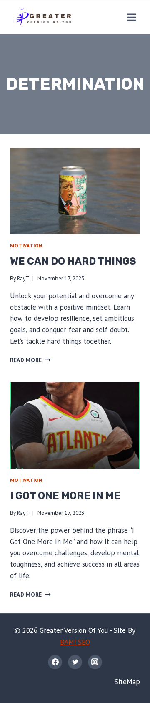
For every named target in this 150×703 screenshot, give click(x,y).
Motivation (26, 245)
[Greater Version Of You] (43, 17)
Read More (30, 360)
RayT (23, 278)
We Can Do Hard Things (73, 261)
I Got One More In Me (65, 495)
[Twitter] (75, 662)
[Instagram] (95, 662)
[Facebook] (55, 662)
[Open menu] (131, 17)
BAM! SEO (75, 642)
